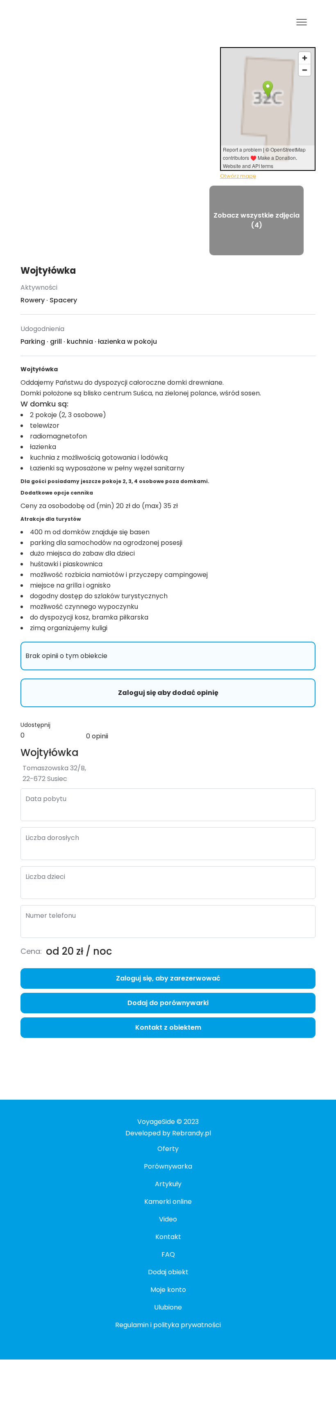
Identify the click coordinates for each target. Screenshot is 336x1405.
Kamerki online (168, 1201)
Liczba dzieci (45, 876)
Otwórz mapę (238, 176)
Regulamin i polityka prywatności (168, 1325)
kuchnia (80, 341)
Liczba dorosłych (52, 837)
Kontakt (168, 1237)
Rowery (32, 300)
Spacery (63, 300)
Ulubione (168, 1307)
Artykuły (168, 1184)
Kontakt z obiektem (168, 1027)
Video (168, 1219)
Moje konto (168, 1289)
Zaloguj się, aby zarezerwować (168, 978)
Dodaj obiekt (168, 1272)
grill (56, 341)
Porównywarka (168, 1166)
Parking (32, 341)
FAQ (168, 1254)
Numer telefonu (50, 915)
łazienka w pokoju (127, 341)
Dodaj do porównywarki (168, 1003)
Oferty (168, 1148)
